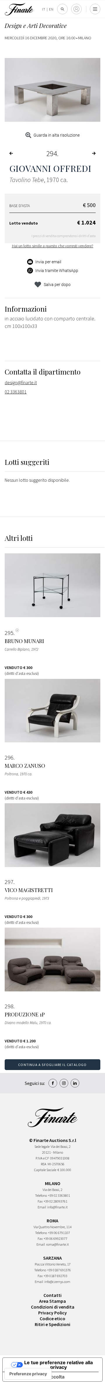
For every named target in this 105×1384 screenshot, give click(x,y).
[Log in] (76, 9)
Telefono (41, 1195)
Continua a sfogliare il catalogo (52, 1064)
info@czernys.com (57, 1281)
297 (9, 882)
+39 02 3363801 (59, 1195)
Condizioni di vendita (52, 1307)
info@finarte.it (57, 1207)
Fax (40, 1201)
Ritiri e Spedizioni (52, 1324)
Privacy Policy (52, 1313)
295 (9, 633)
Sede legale (42, 1146)
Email (42, 1207)
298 (9, 1006)
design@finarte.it (21, 382)
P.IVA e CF (42, 1158)
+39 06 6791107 (59, 1233)
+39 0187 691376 (59, 1270)
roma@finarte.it (57, 1244)
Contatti (52, 1295)
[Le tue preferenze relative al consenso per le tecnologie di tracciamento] (28, 1373)
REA (43, 1164)
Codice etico (52, 1318)
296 (9, 757)
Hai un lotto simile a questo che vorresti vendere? (52, 245)
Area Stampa (52, 1301)
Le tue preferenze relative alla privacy (58, 1365)
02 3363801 (16, 392)
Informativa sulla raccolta (35, 1377)
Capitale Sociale (45, 1170)
